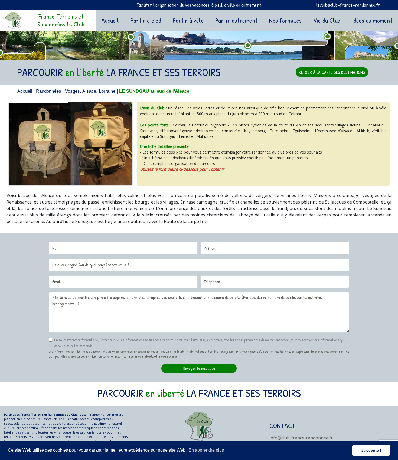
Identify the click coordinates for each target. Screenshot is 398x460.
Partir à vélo (188, 20)
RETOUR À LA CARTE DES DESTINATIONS (332, 72)
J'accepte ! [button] (371, 450)
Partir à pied (146, 20)
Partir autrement (236, 20)
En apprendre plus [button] (206, 450)
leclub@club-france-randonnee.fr (348, 5)
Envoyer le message (199, 368)
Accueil (111, 20)
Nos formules (285, 20)
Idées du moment (372, 20)
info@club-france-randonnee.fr (301, 438)
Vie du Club (326, 20)
